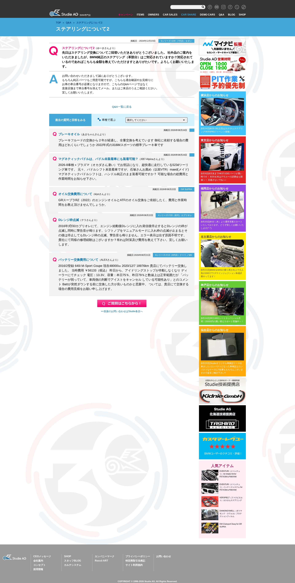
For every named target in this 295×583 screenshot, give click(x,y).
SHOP (242, 14)
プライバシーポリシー (138, 556)
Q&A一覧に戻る (122, 106)
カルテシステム (72, 565)
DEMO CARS (207, 14)
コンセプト (39, 565)
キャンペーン (125, 14)
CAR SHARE (188, 14)
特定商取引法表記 (135, 560)
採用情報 (38, 569)
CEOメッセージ (42, 556)
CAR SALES (170, 14)
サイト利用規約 (134, 565)
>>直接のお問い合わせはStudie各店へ (122, 311)
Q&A (221, 14)
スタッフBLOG (72, 560)
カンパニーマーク (104, 556)
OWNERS (153, 14)
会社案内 (38, 560)
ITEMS (140, 14)
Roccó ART (101, 560)
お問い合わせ (163, 556)
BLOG (231, 14)
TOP (58, 22)
